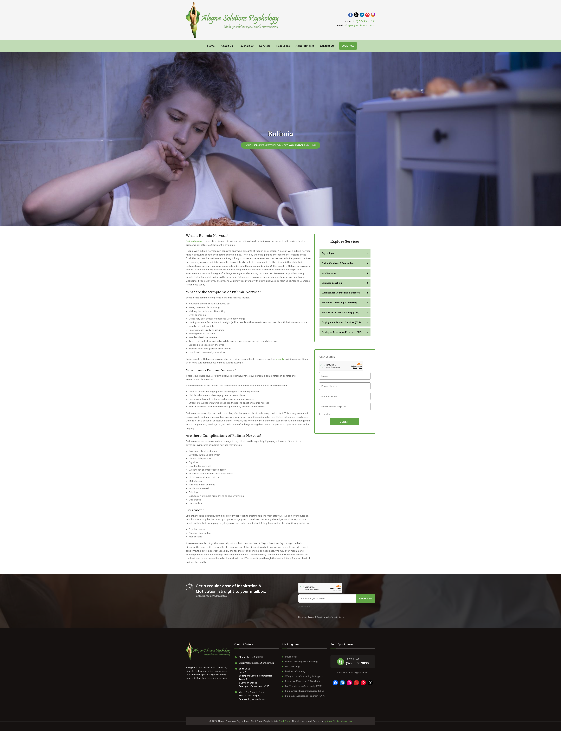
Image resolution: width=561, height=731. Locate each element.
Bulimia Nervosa (194, 241)
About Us (227, 45)
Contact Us (327, 45)
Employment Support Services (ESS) (341, 322)
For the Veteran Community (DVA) (340, 312)
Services (264, 45)
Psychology (246, 45)
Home (211, 45)
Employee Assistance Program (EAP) (342, 332)
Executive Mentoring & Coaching (339, 302)
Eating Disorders (294, 145)
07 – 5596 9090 (255, 657)
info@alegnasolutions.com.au (359, 25)
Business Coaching (332, 283)
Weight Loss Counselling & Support (341, 292)
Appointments (305, 45)
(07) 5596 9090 (363, 21)
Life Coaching (329, 273)
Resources (283, 45)
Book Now (348, 46)
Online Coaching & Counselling (338, 263)
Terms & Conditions (318, 617)
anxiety (280, 358)
